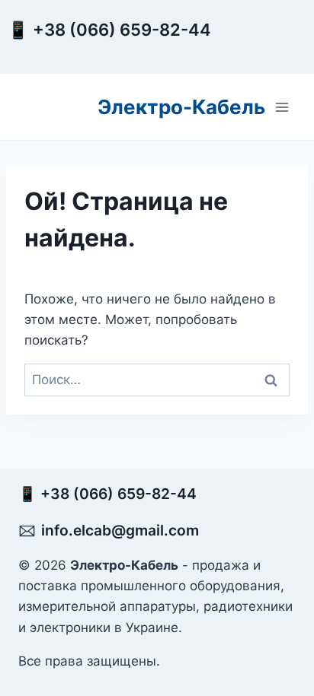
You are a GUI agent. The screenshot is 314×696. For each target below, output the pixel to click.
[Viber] (245, 43)
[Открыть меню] (282, 107)
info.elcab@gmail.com (120, 530)
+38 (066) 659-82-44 (126, 30)
